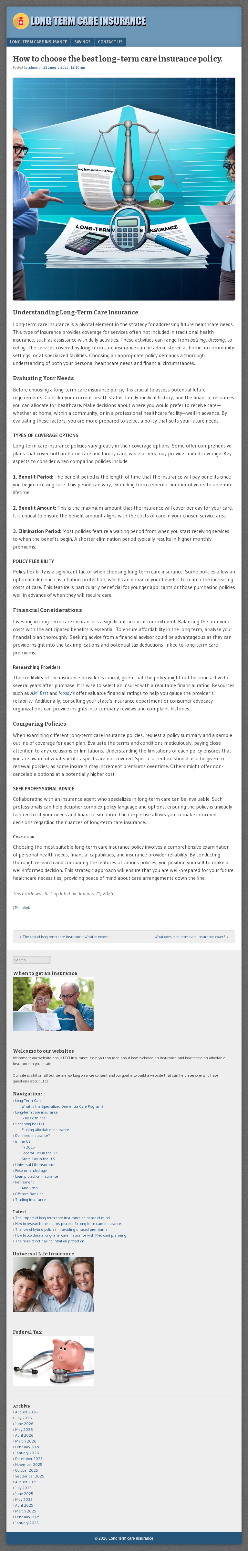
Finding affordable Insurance (45, 1129)
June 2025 (24, 1493)
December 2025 (29, 1458)
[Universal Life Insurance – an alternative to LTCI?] (53, 1310)
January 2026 (27, 1452)
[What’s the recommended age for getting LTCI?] (53, 1029)
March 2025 (25, 1511)
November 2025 (28, 1464)
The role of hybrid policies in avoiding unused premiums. (61, 1229)
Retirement (24, 1182)
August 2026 (26, 1411)
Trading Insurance (30, 1199)
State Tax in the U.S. (39, 1158)
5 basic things (34, 1117)
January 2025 (27, 1522)
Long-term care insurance (38, 41)
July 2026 (23, 1417)
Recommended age (31, 1170)
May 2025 (24, 1499)
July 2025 (23, 1487)
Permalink (22, 907)
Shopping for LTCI (29, 1123)
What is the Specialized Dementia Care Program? (63, 1106)
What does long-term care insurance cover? (191, 936)
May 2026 (24, 1429)
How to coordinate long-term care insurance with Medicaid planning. (71, 1235)
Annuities (30, 1187)
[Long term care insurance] (82, 27)
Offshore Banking (29, 1193)
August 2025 (26, 1481)
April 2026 (24, 1435)
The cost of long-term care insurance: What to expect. (65, 936)
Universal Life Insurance (35, 1164)
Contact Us (110, 41)
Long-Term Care (28, 1100)
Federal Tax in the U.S (40, 1152)
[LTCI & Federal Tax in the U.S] (53, 1384)
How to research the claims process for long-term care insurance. (68, 1223)
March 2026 (25, 1441)
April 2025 (24, 1505)
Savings (82, 41)
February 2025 (27, 1516)
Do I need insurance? (32, 1135)
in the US (23, 1141)
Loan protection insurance (36, 1176)
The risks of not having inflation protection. (50, 1241)
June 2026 (24, 1423)
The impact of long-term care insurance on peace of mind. (63, 1217)
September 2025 (29, 1476)
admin (33, 67)
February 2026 (28, 1446)
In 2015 (28, 1147)
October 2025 (26, 1470)
